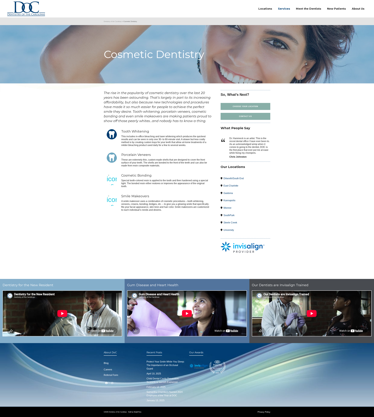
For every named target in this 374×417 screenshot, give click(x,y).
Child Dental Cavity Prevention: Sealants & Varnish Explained (163, 380)
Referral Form (111, 375)
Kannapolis (229, 200)
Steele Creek (230, 222)
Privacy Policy (264, 412)
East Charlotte (231, 185)
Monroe (227, 208)
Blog (106, 363)
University (229, 230)
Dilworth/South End (234, 178)
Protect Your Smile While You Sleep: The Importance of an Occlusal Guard (165, 365)
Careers (108, 369)
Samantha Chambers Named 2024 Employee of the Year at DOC (165, 394)
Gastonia (228, 193)
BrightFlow (137, 412)
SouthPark (229, 215)
